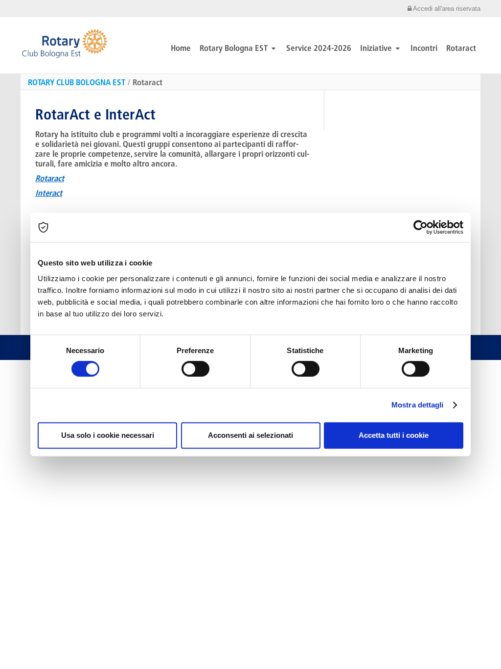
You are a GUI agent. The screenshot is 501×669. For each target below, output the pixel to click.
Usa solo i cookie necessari (107, 435)
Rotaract (147, 82)
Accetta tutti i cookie (394, 435)
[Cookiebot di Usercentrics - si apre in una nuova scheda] (420, 227)
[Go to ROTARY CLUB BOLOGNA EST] (65, 43)
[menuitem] (250, 8)
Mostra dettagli (417, 405)
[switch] (195, 369)
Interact (48, 193)
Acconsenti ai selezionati (250, 435)
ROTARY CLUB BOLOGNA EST (76, 82)
